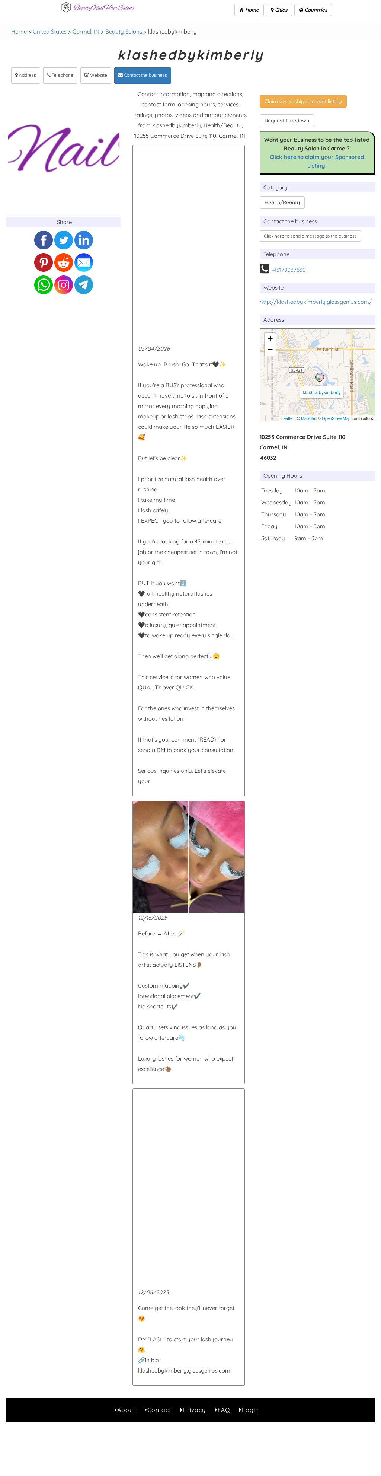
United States (50, 31)
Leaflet (287, 418)
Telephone (62, 75)
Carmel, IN (86, 31)
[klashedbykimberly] (319, 377)
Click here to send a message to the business (310, 236)
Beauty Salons (123, 31)
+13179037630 (289, 269)
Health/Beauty (282, 202)
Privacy (194, 1409)
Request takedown (287, 120)
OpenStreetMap (336, 418)
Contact (159, 1409)
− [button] (270, 349)
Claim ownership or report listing (303, 101)
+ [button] (270, 338)
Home (251, 10)
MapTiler (309, 418)
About (126, 1409)
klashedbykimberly (322, 392)
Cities (280, 10)
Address (27, 75)
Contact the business (145, 75)
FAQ (224, 1409)
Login (250, 1409)
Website (98, 75)
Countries (315, 10)
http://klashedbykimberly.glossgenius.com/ (316, 301)
